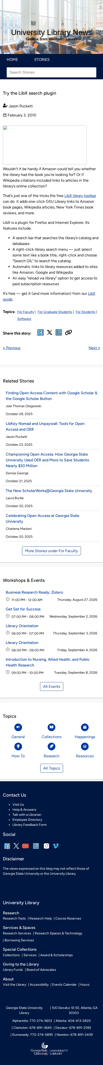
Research (11, 913)
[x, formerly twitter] (49, 334)
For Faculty (25, 312)
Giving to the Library (21, 964)
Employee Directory (27, 820)
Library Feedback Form (29, 825)
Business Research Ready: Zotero (34, 592)
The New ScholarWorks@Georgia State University (49, 490)
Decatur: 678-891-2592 (73, 1028)
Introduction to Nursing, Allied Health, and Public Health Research (48, 662)
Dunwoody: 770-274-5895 (32, 1035)
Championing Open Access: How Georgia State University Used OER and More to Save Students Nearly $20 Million (47, 460)
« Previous (11, 348)
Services (30, 955)
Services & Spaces (19, 927)
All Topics (51, 768)
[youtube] (25, 849)
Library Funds (13, 970)
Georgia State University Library (51, 39)
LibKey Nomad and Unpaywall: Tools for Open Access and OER (45, 426)
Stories (42, 59)
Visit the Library (14, 985)
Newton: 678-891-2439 (75, 1035)
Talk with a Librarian (26, 815)
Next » (94, 348)
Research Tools (14, 918)
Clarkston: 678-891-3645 (32, 1028)
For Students (85, 312)
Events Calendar (64, 985)
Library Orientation (22, 626)
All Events (51, 686)
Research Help (40, 918)
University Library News (51, 32)
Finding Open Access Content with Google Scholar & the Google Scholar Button (51, 396)
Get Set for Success (23, 609)
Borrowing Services (19, 940)
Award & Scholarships (56, 955)
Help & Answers (24, 810)
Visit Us (18, 805)
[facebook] (40, 335)
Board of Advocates (41, 970)
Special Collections (20, 949)
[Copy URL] (68, 333)
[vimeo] (55, 848)
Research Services (17, 933)
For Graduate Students (55, 312)
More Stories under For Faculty (51, 551)
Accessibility (39, 985)
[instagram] (46, 849)
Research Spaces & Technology (58, 933)
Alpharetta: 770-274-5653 (32, 1021)
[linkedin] (36, 849)
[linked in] (58, 335)
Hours (85, 985)
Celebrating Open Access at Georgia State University (42, 518)
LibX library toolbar (80, 195)
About (8, 979)
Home (12, 59)
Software (24, 319)
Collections (11, 955)
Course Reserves (68, 918)
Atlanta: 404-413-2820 (73, 1021)
